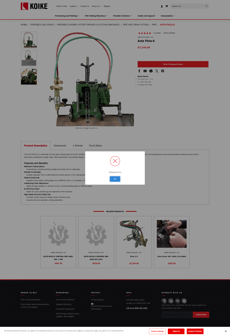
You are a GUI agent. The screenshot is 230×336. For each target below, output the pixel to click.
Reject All (176, 331)
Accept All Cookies (195, 331)
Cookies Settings (157, 331)
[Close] (226, 331)
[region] (115, 331)
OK (115, 179)
